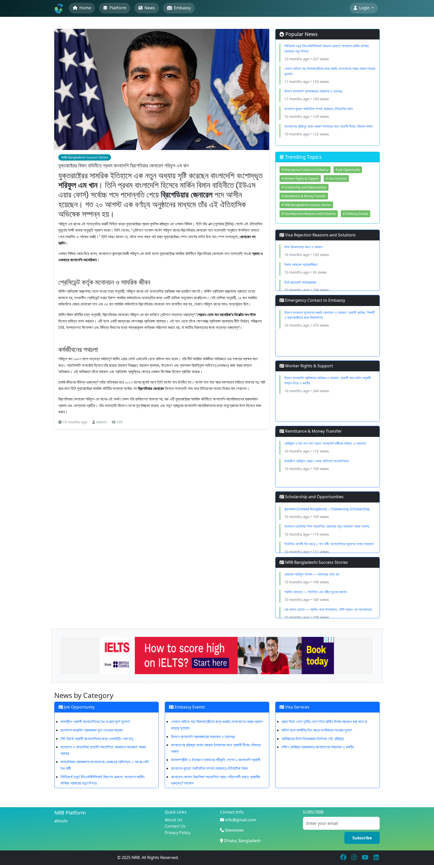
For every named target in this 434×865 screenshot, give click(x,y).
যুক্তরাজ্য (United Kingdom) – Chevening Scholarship (327, 508)
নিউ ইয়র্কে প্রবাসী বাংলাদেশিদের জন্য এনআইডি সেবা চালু (97, 738)
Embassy (182, 8)
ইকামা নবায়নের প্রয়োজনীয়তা (300, 264)
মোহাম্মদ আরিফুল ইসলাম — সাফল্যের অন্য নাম (311, 574)
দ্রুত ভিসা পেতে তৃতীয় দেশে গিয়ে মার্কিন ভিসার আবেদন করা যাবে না (324, 721)
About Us (173, 820)
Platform (117, 8)
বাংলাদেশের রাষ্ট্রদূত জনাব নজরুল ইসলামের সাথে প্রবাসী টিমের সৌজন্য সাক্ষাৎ (328, 126)
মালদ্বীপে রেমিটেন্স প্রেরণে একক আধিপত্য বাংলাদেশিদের (316, 461)
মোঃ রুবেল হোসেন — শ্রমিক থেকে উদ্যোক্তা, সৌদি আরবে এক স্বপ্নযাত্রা (328, 609)
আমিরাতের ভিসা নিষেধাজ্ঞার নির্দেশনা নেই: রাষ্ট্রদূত (313, 738)
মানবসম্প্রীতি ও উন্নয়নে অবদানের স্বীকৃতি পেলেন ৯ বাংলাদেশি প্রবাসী (215, 759)
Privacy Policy (177, 832)
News (149, 8)
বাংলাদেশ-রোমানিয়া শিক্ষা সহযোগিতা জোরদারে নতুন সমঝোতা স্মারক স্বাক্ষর (326, 526)
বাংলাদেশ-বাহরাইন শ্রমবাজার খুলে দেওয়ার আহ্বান (92, 730)
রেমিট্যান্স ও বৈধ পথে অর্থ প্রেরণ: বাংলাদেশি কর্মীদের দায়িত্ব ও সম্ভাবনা (325, 443)
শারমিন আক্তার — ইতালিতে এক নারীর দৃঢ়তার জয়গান (315, 591)
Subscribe (362, 838)
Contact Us (175, 826)
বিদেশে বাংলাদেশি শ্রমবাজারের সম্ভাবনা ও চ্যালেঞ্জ (313, 91)
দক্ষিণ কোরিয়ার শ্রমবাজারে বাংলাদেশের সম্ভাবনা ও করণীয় (318, 747)
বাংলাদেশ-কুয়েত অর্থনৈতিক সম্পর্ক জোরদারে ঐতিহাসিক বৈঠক (318, 108)
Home (84, 8)
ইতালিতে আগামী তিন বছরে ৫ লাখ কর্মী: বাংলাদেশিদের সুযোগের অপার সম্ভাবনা (329, 543)
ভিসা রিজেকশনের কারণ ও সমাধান (303, 246)
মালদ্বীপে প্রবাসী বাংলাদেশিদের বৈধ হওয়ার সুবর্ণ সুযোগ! (95, 721)
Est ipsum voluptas (300, 282)
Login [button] (364, 8)
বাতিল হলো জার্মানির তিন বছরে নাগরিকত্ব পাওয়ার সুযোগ (317, 730)
